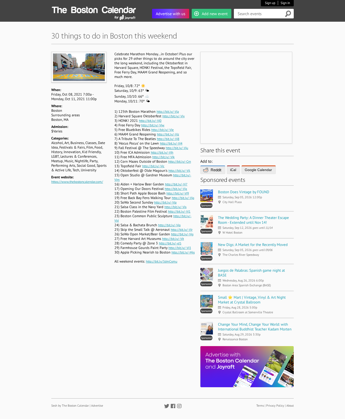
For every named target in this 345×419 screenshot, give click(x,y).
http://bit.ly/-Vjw (152, 125)
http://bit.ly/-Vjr (181, 230)
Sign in (285, 3)
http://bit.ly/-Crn (179, 161)
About (290, 405)
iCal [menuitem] (233, 170)
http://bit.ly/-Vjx (176, 189)
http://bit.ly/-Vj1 (179, 211)
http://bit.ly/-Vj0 (150, 121)
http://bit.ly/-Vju (177, 148)
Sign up (270, 3)
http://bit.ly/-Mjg (183, 252)
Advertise (97, 405)
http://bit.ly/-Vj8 (168, 139)
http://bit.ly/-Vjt (173, 239)
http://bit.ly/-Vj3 (179, 248)
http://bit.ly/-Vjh (162, 152)
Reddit (216, 170)
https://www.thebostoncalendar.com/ (77, 182)
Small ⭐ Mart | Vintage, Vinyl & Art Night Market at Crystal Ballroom (252, 299)
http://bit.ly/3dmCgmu (161, 261)
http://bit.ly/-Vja (168, 111)
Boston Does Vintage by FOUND (243, 191)
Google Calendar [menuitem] (258, 170)
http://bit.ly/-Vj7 (176, 184)
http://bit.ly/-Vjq (183, 198)
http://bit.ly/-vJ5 (170, 243)
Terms (260, 405)
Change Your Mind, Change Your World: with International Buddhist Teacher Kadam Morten (254, 326)
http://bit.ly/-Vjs (175, 207)
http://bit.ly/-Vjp (165, 202)
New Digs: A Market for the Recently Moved (253, 244)
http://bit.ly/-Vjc (153, 166)
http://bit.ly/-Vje (162, 130)
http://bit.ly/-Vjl (179, 171)
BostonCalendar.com (93, 9)
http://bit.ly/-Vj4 (171, 143)
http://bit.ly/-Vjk (163, 157)
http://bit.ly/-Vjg (182, 234)
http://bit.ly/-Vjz (168, 134)
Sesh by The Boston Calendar (70, 405)
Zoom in (79, 67)
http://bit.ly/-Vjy (173, 116)
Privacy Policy (275, 405)
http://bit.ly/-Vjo (169, 225)
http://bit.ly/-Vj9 (177, 193)
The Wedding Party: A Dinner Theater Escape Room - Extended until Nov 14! (253, 220)
